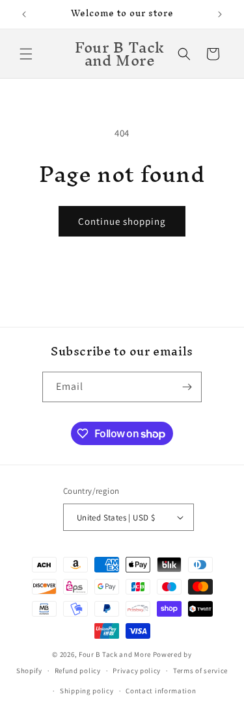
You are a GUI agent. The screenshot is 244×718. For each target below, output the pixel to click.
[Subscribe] (186, 387)
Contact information (161, 690)
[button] (26, 54)
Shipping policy (87, 690)
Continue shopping (122, 221)
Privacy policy (137, 670)
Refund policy (78, 670)
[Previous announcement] (24, 14)
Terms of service (200, 670)
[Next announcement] (220, 14)
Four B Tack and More (115, 654)
